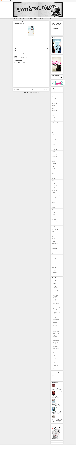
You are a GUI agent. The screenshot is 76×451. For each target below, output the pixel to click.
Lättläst (53, 180)
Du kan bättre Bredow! (55, 296)
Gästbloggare (54, 144)
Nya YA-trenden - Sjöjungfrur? (58, 407)
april (54, 362)
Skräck (53, 231)
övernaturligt (54, 272)
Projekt (53, 214)
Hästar (53, 158)
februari (55, 365)
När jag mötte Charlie (55, 317)
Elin (20, 18)
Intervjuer (36, 18)
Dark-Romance (54, 122)
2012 (54, 282)
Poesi (52, 209)
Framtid (53, 139)
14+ (52, 93)
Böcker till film (54, 113)
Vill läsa (53, 262)
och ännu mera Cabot (55, 343)
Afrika (20, 57)
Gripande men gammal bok (55, 327)
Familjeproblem (54, 134)
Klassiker (53, 173)
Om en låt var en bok (55, 195)
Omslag (53, 197)
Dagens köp (55, 335)
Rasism (53, 217)
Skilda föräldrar (54, 229)
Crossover (53, 118)
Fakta (52, 132)
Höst (52, 159)
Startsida (15, 18)
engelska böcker (54, 130)
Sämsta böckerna (54, 243)
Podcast (53, 207)
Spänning (53, 238)
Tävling (53, 253)
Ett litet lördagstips (56, 333)
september (55, 291)
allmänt (53, 98)
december (55, 287)
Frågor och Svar (54, 141)
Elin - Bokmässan (56, 304)
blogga (54, 344)
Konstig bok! (55, 299)
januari (55, 366)
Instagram (53, 163)
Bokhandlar (53, 105)
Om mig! (54, 300)
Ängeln (54, 353)
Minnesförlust (54, 185)
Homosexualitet (54, 156)
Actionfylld (55, 336)
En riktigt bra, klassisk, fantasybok (55, 323)
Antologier (53, 100)
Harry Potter (54, 149)
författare (53, 142)
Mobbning (53, 187)
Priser (52, 212)
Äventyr (53, 270)
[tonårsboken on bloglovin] (56, 438)
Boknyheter (53, 110)
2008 (54, 368)
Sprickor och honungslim (55, 338)
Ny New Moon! (55, 320)
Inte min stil (55, 297)
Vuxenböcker (54, 263)
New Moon (53, 190)
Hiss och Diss (54, 154)
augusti (55, 356)
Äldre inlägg (46, 89)
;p (53, 352)
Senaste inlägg (16, 89)
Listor (52, 178)
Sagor (53, 224)
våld (52, 265)
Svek (52, 241)
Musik (52, 188)
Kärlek (53, 176)
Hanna (24, 18)
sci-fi (52, 226)
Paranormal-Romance (55, 200)
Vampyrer (53, 258)
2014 (54, 279)
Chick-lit (53, 117)
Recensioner (30, 18)
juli (54, 358)
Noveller (53, 192)
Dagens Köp (54, 120)
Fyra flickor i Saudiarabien (55, 293)
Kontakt (46, 18)
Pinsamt (53, 202)
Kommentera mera (56, 348)
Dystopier (53, 125)
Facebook (52, 18)
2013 (54, 280)
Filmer (53, 137)
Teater (53, 246)
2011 (53, 283)
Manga (53, 183)
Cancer (53, 115)
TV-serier (53, 250)
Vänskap (25, 57)
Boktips (53, 112)
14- (18, 57)
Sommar (53, 233)
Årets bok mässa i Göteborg (56, 309)
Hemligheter (54, 151)
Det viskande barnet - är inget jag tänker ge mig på (56, 312)
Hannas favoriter (54, 147)
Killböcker (53, 168)
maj (54, 361)
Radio (52, 216)
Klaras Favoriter (54, 171)
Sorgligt (22, 57)
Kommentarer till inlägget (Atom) (34, 92)
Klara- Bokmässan (56, 303)
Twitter (53, 375)
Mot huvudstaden (56, 319)
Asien (52, 101)
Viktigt (53, 260)
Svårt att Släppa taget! (56, 341)
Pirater (53, 204)
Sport (52, 236)
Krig (52, 175)
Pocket (53, 205)
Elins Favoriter (54, 129)
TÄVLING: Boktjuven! (57, 415)
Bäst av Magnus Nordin (56, 329)
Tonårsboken (54, 248)
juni (54, 359)
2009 (54, 286)
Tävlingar (41, 18)
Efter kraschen (55, 325)
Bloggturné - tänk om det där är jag (56, 307)
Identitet (53, 161)
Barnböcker (53, 103)
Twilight (53, 251)
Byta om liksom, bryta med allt (56, 347)
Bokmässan (53, 108)
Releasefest (53, 221)
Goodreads (53, 377)
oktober (55, 290)
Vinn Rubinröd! (58, 384)
